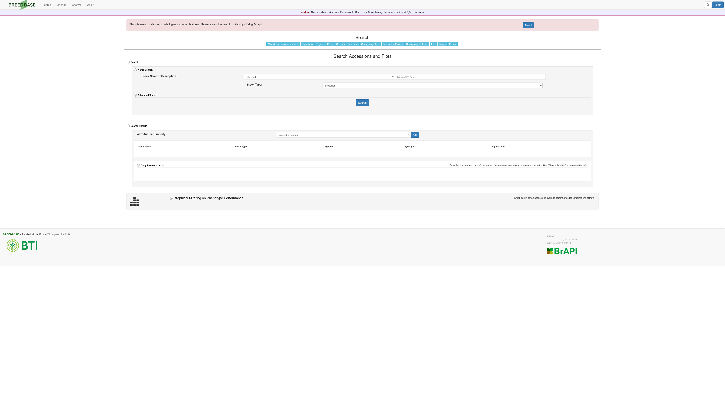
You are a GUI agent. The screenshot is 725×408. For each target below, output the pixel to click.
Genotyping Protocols (417, 44)
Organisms (307, 44)
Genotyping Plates (370, 44)
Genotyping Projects (393, 44)
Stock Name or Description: (159, 76)
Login (718, 5)
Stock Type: (254, 84)
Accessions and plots (288, 44)
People (453, 44)
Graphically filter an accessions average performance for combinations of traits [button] (554, 198)
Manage (61, 5)
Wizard (271, 44)
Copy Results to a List (152, 165)
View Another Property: (151, 134)
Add (415, 134)
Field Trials (353, 44)
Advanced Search (147, 95)
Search (134, 62)
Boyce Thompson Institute (54, 234)
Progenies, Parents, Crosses (330, 44)
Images (443, 44)
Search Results (139, 126)
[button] (575, 62)
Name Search (145, 70)
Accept (528, 25)
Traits (433, 44)
